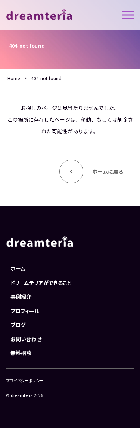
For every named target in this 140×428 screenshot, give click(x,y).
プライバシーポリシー (25, 380)
